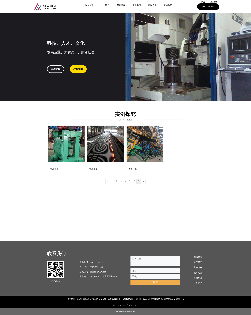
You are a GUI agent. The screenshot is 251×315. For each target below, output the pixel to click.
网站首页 (89, 5)
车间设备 (121, 5)
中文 (203, 1)
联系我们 (168, 5)
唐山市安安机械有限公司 (125, 311)
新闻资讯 (152, 5)
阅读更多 (55, 69)
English (213, 1)
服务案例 (136, 5)
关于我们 (105, 5)
